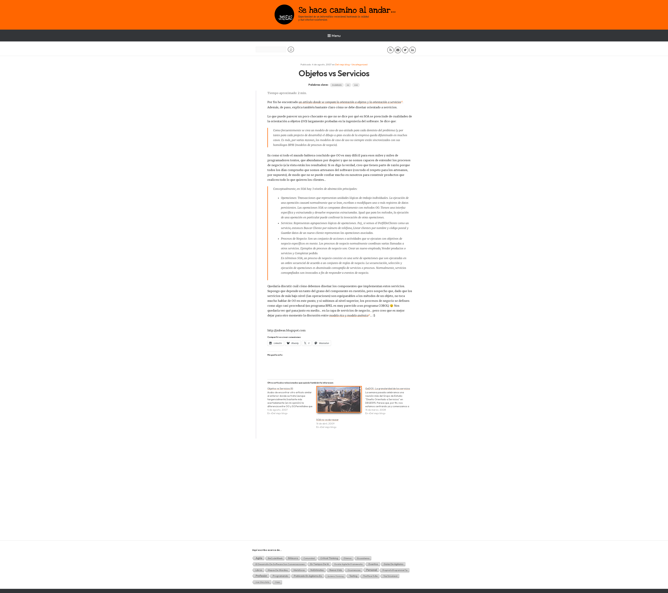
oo (348, 85)
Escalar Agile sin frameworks (349, 564)
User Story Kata (262, 582)
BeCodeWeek (275, 558)
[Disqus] (334, 495)
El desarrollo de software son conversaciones (280, 564)
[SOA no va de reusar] (339, 401)
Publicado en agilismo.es (308, 576)
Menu (336, 35)
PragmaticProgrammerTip (395, 570)
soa (356, 85)
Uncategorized (359, 64)
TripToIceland (390, 576)
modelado (337, 85)
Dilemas (348, 558)
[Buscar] (291, 49)
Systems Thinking (336, 576)
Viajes (277, 582)
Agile (259, 558)
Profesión (261, 576)
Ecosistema (363, 558)
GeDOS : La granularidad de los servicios (387, 388)
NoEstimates (317, 570)
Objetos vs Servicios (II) (280, 388)
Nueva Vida (335, 570)
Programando (280, 576)
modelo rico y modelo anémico (348, 315)
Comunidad (309, 558)
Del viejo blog (342, 64)
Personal (371, 570)
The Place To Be (370, 576)
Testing (353, 576)
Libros (259, 570)
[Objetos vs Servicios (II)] (291, 402)
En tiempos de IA (319, 564)
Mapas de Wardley (278, 570)
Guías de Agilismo (393, 564)
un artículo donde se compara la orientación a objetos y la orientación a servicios (350, 102)
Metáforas (299, 570)
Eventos (373, 564)
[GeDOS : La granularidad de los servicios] (389, 402)
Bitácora (293, 558)
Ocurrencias (354, 570)
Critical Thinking (329, 558)
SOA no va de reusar (327, 419)
